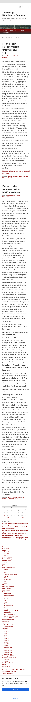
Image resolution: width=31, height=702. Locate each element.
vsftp (5, 583)
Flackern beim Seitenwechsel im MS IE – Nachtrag (11, 189)
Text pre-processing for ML (11, 616)
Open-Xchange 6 (8, 626)
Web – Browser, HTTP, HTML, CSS (11, 675)
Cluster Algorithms (9, 595)
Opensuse (5, 628)
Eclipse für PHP (8, 571)
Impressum (22, 30)
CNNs (5, 597)
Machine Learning (7, 591)
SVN (5, 581)
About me (13, 30)
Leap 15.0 (6, 630)
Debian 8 (6, 552)
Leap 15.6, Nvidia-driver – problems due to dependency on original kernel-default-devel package (15, 538)
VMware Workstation (7, 673)
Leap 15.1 (6, 631)
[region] (15, 688)
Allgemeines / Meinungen (8, 545)
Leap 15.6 (6, 640)
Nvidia (5, 562)
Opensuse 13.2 (8, 654)
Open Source (5, 621)
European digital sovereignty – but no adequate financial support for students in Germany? (15, 524)
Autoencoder (7, 593)
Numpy (6, 661)
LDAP (3, 585)
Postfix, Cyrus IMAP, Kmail (9, 656)
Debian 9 (6, 553)
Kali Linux (6, 555)
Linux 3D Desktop (6, 588)
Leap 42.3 (6, 645)
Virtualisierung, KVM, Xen (9, 671)
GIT (5, 572)
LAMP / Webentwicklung (14, 497)
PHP (5, 578)
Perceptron (7, 609)
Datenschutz (6, 32)
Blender (4, 546)
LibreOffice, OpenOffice (8, 586)
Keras (5, 602)
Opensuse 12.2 (8, 649)
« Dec (7, 517)
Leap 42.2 (6, 643)
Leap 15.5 (6, 638)
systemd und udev (7, 668)
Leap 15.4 (6, 637)
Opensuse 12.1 (8, 647)
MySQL (6, 576)
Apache (6, 569)
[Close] (29, 677)
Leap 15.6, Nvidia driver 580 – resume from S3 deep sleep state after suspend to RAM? (14, 534)
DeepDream (7, 598)
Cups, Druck (5, 548)
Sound (4, 664)
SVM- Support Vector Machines (12, 611)
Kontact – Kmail (6, 565)
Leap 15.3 (6, 635)
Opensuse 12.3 (8, 650)
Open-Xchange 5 (8, 624)
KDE (3, 564)
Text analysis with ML (9, 614)
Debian (4, 550)
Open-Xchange (6, 623)
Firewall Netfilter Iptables (8, 559)
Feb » (22, 517)
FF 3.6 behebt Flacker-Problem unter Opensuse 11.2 (10, 48)
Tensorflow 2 (7, 612)
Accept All (15, 689)
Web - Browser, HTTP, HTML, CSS (13, 497)
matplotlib (6, 659)
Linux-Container (6, 590)
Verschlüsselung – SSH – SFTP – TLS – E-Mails (14, 669)
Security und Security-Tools (9, 663)
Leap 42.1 (6, 642)
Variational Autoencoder (10, 617)
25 (4, 515)
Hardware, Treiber (6, 560)
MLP (5, 607)
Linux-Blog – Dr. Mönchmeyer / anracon (14, 14)
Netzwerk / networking (8, 619)
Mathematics (7, 604)
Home (5, 30)
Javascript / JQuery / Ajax (10, 574)
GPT (5, 600)
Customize (15, 694)
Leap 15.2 (6, 633)
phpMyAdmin (7, 579)
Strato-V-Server (6, 666)
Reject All (15, 698)
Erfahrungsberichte (13, 176)
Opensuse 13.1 (8, 652)
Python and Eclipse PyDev (9, 657)
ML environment (8, 605)
